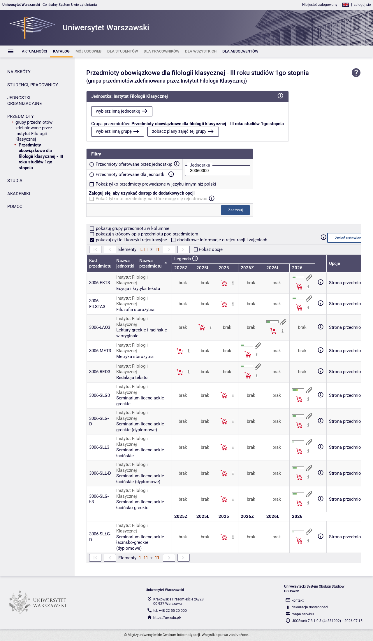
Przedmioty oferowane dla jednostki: (131, 174)
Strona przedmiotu (347, 282)
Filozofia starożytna (135, 309)
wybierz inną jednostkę (118, 111)
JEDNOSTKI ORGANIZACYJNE (24, 100)
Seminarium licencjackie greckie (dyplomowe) (140, 426)
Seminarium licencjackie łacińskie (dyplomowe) (140, 478)
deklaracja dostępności (310, 607)
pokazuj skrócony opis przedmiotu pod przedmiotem (146, 234)
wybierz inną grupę (114, 131)
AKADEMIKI (18, 193)
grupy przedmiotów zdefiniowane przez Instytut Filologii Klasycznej (33, 131)
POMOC (14, 206)
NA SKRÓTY (19, 71)
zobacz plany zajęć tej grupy (179, 131)
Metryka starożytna (135, 356)
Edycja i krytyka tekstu (138, 288)
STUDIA (14, 180)
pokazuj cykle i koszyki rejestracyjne (131, 239)
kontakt (298, 600)
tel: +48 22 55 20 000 (170, 611)
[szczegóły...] (233, 282)
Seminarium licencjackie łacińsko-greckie (140, 504)
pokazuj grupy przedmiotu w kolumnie (132, 228)
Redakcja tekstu (131, 377)
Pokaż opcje (211, 249)
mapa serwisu (303, 614)
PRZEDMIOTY (20, 116)
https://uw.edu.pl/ (167, 618)
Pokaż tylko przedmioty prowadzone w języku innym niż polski (156, 184)
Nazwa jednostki (125, 263)
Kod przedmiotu (100, 263)
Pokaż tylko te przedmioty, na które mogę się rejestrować (151, 198)
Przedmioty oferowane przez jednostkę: (133, 164)
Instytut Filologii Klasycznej (141, 96)
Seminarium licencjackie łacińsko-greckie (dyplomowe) (140, 542)
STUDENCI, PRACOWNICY (32, 85)
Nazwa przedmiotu (151, 263)
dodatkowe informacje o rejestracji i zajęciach (221, 239)
